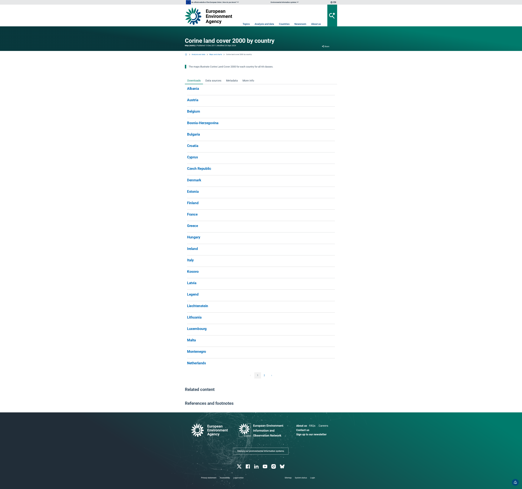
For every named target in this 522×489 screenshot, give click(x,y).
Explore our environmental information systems (260, 451)
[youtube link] (265, 466)
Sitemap (288, 478)
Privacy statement (208, 478)
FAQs (312, 425)
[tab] (194, 80)
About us (316, 24)
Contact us (302, 430)
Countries (284, 24)
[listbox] (212, 2)
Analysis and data (264, 24)
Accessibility (225, 478)
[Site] (209, 16)
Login (312, 478)
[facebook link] (248, 466)
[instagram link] (273, 466)
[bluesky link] (282, 466)
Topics (246, 24)
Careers (323, 425)
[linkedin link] (256, 466)
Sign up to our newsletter (311, 434)
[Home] (186, 54)
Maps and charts (215, 54)
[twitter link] (239, 466)
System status (301, 478)
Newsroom (300, 24)
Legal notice (238, 478)
